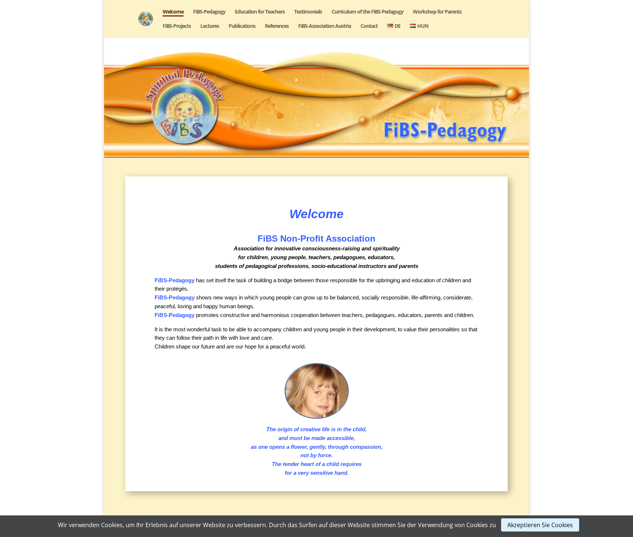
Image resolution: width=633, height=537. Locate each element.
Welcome (173, 12)
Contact (369, 26)
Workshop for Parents (437, 12)
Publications (242, 26)
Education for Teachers (260, 12)
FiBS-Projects (177, 26)
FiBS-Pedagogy (209, 12)
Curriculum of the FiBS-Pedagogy (367, 12)
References (277, 26)
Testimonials (308, 12)
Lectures (209, 26)
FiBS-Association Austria (324, 26)
